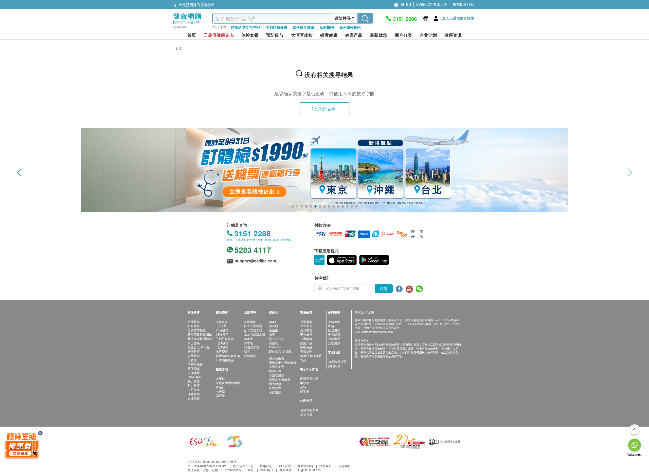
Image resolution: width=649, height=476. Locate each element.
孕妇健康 (275, 392)
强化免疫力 (276, 358)
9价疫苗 (221, 325)
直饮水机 (250, 321)
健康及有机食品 (310, 355)
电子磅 (220, 391)
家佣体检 (194, 372)
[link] (217, 441)
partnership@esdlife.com (377, 332)
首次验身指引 (337, 361)
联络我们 (266, 466)
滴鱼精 (273, 343)
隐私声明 (325, 466)
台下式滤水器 (253, 330)
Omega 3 (275, 347)
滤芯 (247, 351)
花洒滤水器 (251, 347)
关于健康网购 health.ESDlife (207, 466)
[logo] (187, 28)
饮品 (303, 360)
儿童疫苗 (222, 321)
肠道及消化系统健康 (282, 362)
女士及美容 (276, 366)
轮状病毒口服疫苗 (228, 355)
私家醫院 (327, 27)
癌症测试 (194, 368)
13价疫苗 (222, 334)
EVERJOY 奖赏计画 (431, 4)
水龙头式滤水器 (254, 334)
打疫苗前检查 (197, 330)
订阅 (383, 288)
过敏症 (192, 360)
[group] (324, 170)
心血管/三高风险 (199, 347)
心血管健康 (276, 375)
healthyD (266, 470)
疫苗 (331, 325)
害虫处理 (306, 351)
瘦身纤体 (275, 371)
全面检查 (194, 321)
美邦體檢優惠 (276, 27)
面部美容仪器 (309, 378)
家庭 (251, 470)
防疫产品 (306, 343)
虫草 (272, 334)
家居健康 (334, 330)
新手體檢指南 (350, 27)
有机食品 (334, 338)
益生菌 (273, 330)
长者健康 (306, 338)
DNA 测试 (194, 377)
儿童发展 (194, 394)
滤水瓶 (248, 343)
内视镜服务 (195, 364)
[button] (19, 172)
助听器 (220, 395)
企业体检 (194, 398)
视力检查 (194, 381)
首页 (191, 35)
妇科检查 (194, 325)
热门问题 (334, 366)
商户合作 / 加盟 (243, 466)
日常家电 (306, 321)
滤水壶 (248, 338)
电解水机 (250, 355)
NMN (272, 321)
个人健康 (334, 334)
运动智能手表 (309, 410)
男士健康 (194, 343)
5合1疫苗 (222, 343)
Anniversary (233, 470)
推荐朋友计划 (463, 4)
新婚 (215, 470)
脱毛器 (304, 391)
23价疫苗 (222, 330)
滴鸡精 (273, 325)
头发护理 (275, 388)
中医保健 (194, 389)
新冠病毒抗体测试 (200, 334)
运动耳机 (306, 414)
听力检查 (194, 385)
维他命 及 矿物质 (280, 351)
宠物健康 (306, 334)
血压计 (220, 378)
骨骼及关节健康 (279, 379)
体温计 (220, 387)
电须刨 (304, 382)
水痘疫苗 (222, 351)
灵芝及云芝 (276, 338)
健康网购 (285, 470)
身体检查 (334, 321)
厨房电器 (306, 330)
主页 (178, 48)
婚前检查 (194, 351)
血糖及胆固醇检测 (228, 382)
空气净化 (306, 325)
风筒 (303, 387)
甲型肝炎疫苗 (225, 338)
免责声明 (344, 466)
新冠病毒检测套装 (200, 338)
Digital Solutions (309, 470)
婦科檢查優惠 (303, 27)
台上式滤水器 (253, 325)
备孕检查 (194, 355)
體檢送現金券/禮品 (245, 27)
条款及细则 (305, 466)
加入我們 (285, 466)
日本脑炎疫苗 (225, 360)
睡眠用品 (306, 347)
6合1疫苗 (222, 347)
